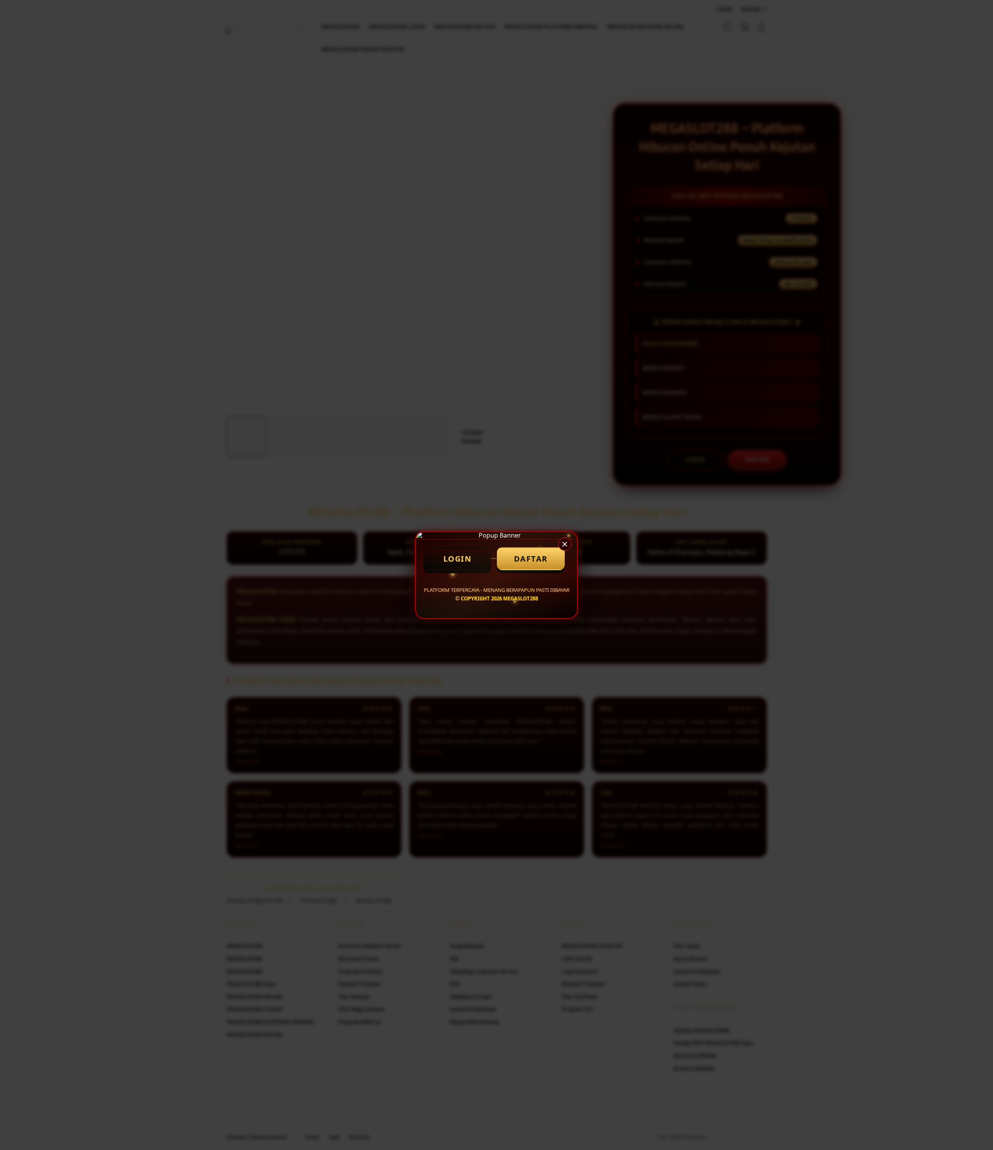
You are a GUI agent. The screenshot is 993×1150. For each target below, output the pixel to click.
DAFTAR (531, 558)
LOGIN (457, 558)
